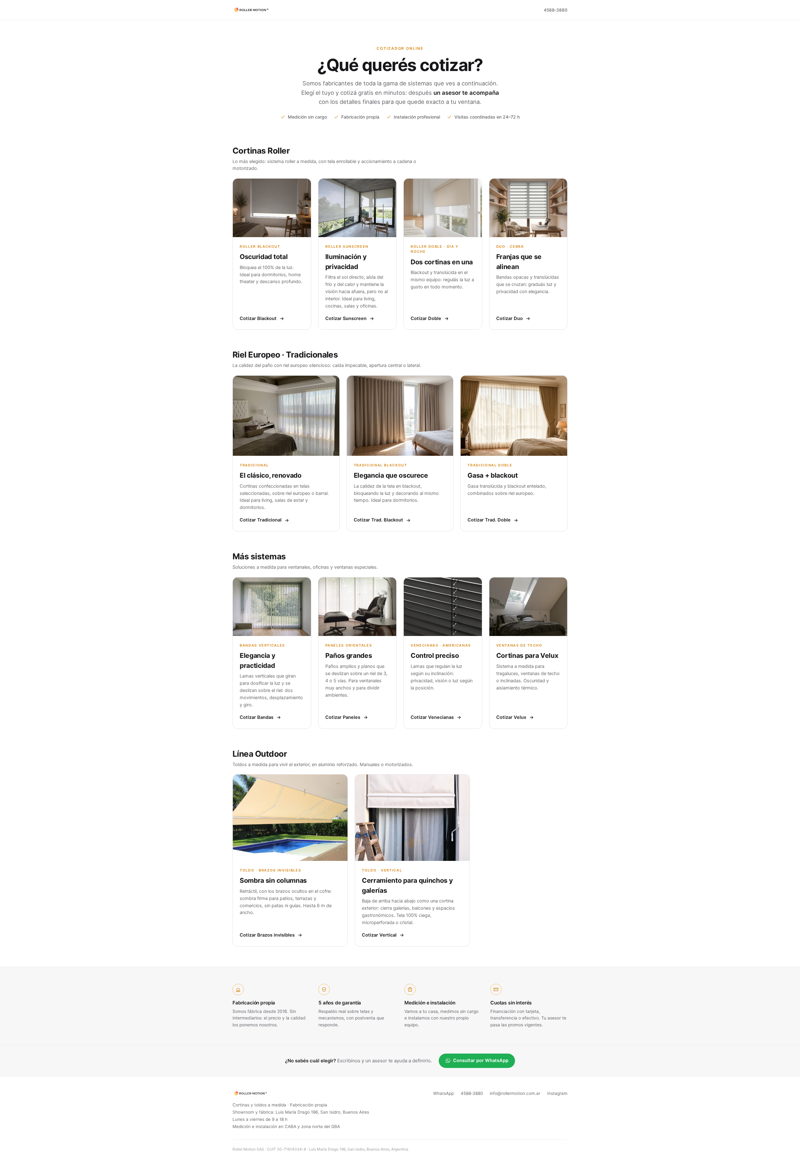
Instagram (557, 1093)
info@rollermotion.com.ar (515, 1093)
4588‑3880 (556, 10)
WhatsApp (443, 1093)
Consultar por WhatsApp (480, 1060)
